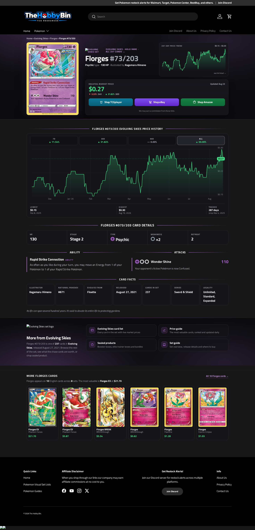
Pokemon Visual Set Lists (37, 484)
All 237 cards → (115, 51)
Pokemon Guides (32, 491)
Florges (53, 38)
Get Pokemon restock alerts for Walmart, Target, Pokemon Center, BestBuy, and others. (164, 3)
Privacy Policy (208, 31)
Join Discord (225, 3)
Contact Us (226, 31)
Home (26, 31)
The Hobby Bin (35, 513)
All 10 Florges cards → (217, 376)
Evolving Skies (41, 38)
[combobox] (143, 16)
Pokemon (39, 31)
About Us (191, 31)
